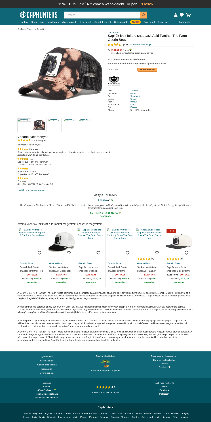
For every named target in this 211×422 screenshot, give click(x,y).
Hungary (185, 413)
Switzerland (147, 417)
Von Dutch (53, 22)
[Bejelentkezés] (176, 15)
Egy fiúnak (86, 22)
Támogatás (185, 22)
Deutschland (117, 413)
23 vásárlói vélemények (141, 44)
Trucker (31, 29)
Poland (83, 417)
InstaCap (163, 22)
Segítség (46, 383)
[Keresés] (143, 15)
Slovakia (115, 417)
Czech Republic (90, 413)
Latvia (42, 417)
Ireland (26, 417)
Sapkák (24, 22)
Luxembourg (64, 417)
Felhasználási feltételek (46, 397)
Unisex (133, 99)
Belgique (37, 413)
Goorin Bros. (38, 22)
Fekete (133, 107)
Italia (34, 417)
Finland (148, 413)
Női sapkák (46, 369)
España (129, 413)
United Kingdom (163, 417)
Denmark (104, 413)
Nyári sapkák (46, 356)
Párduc (133, 101)
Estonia (138, 413)
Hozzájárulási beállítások (47, 394)
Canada (58, 413)
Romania (104, 417)
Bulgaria (48, 413)
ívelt (132, 104)
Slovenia (125, 417)
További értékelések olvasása (31, 190)
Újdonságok (120, 22)
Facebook (164, 390)
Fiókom (47, 386)
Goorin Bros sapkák (47, 364)
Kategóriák (150, 22)
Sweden (135, 417)
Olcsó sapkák (46, 360)
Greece (175, 413)
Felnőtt (40, 29)
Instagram (164, 394)
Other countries (180, 417)
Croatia (67, 413)
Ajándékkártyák (102, 22)
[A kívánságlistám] (182, 15)
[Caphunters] (47, 14)
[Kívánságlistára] (39, 252)
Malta (75, 417)
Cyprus (76, 413)
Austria (27, 413)
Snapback (135, 96)
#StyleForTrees (46, 390)
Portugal (93, 417)
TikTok (164, 386)
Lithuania (51, 417)
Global (166, 413)
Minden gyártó (69, 22)
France (157, 413)
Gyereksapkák (47, 373)
